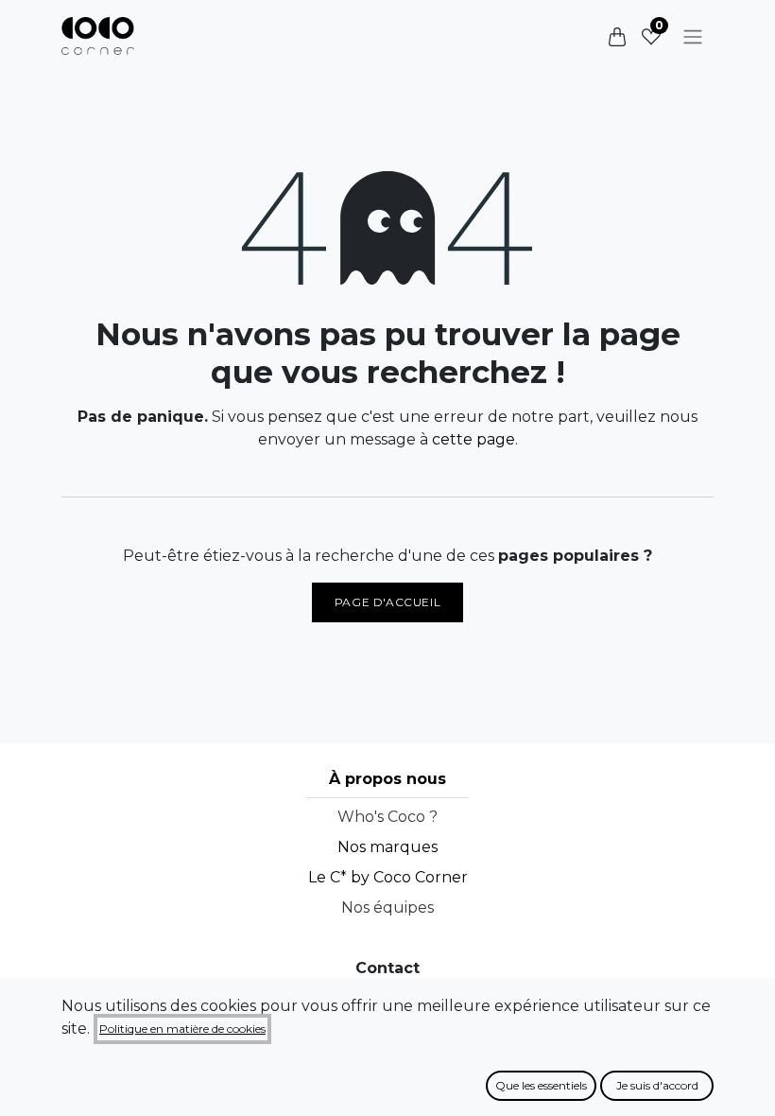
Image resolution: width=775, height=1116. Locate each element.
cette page (473, 439)
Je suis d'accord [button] (657, 1085)
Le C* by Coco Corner (388, 877)
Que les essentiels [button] (541, 1085)
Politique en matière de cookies (182, 1028)
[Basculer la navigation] (693, 36)
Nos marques (387, 847)
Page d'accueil (387, 602)
